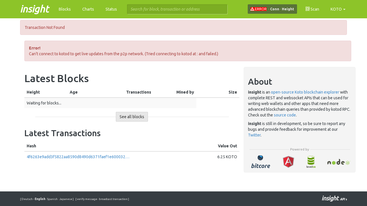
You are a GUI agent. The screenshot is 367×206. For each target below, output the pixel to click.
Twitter (254, 135)
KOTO (337, 9)
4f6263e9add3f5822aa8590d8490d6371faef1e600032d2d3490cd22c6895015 (78, 156)
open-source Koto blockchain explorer (305, 92)
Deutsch (27, 199)
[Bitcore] (260, 161)
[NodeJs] (339, 161)
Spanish (52, 199)
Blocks (65, 9)
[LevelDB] (311, 161)
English (39, 199)
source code (285, 115)
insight (34, 8)
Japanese (65, 199)
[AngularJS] (288, 161)
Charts (88, 9)
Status (111, 9)
